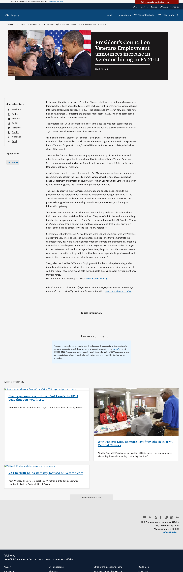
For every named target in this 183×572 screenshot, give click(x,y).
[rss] (155, 517)
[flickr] (177, 517)
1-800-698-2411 (170, 532)
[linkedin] (171, 517)
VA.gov (7, 567)
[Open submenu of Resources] (130, 15)
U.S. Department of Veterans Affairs (53, 559)
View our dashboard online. (118, 291)
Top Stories (12, 162)
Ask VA (116, 349)
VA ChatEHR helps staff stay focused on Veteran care (45, 473)
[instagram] (166, 517)
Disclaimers (143, 567)
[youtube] (144, 517)
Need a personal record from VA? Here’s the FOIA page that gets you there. (43, 397)
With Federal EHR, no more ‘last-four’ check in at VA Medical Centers (135, 443)
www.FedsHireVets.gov (97, 278)
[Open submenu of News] (113, 15)
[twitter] (149, 517)
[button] (178, 15)
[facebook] (160, 517)
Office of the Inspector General (108, 567)
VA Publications (56, 567)
